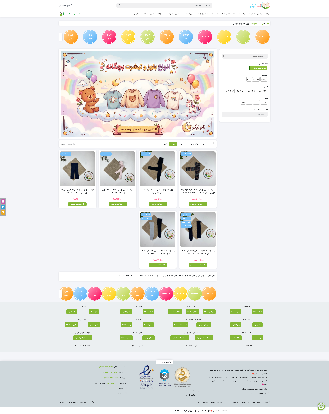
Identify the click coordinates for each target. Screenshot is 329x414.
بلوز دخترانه (72, 311)
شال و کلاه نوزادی (191, 345)
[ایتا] (3, 212)
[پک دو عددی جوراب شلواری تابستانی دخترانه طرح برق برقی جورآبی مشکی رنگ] (197, 229)
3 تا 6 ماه (243, 37)
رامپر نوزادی (137, 319)
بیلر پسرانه (257, 324)
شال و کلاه (226, 13)
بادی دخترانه (235, 311)
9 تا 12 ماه (205, 37)
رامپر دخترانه (126, 324)
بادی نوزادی (246, 306)
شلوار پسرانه (148, 311)
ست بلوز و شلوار (201, 13)
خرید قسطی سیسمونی (258, 393)
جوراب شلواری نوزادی (82, 332)
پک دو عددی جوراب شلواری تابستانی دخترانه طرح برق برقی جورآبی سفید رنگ (157, 252)
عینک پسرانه (257, 337)
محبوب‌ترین (205, 144)
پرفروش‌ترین (193, 144)
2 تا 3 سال (147, 37)
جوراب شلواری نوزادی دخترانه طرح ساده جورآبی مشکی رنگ (158, 191)
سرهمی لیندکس (175, 311)
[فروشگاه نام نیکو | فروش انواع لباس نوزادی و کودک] (260, 5)
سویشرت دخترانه (180, 324)
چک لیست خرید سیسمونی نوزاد (254, 389)
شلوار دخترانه (126, 311)
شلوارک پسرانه (94, 324)
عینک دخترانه (235, 337)
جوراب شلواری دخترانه (83, 337)
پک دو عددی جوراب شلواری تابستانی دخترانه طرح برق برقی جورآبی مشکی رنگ (198, 252)
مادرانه (143, 13)
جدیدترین (182, 144)
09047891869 (112, 383)
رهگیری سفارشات (72, 13)
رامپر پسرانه (148, 324)
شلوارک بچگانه (82, 319)
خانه (267, 23)
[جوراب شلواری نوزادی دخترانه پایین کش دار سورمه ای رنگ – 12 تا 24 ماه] (77, 168)
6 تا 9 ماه (224, 37)
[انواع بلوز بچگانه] (137, 94)
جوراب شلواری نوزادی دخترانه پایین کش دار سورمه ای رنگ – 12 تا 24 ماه (77, 191)
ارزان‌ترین (173, 144)
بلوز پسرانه (93, 311)
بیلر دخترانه (236, 324)
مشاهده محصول (196, 204)
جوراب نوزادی (137, 332)
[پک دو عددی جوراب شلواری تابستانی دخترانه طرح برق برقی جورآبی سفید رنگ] (157, 229)
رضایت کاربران (191, 395)
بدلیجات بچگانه (246, 345)
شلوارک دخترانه (71, 324)
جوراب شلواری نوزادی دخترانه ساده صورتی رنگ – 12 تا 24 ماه (118, 191)
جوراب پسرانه (148, 337)
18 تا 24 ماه (167, 37)
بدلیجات (161, 13)
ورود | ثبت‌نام (64, 5)
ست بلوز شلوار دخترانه (180, 337)
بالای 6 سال (70, 37)
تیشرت (252, 13)
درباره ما (121, 388)
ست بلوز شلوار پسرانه (204, 337)
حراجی (135, 13)
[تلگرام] (3, 207)
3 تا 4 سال (128, 37)
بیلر (218, 13)
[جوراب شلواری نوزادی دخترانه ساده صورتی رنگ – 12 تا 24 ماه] (117, 168)
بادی (267, 13)
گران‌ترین (164, 144)
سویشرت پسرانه (203, 324)
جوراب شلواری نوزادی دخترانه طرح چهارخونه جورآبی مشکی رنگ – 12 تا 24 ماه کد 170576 (198, 191)
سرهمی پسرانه (209, 311)
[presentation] (60, 37)
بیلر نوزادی (246, 319)
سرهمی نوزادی (192, 306)
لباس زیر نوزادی (137, 345)
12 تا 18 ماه (186, 37)
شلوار (245, 13)
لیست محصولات (257, 23)
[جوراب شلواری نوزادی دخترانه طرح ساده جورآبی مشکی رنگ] (157, 168)
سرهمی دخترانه (192, 311)
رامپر (212, 13)
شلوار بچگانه (137, 306)
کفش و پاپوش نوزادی (83, 345)
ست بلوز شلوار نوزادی (192, 332)
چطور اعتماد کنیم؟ (188, 390)
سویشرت (236, 13)
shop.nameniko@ (106, 367)
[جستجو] (119, 5)
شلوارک (170, 13)
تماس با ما (120, 392)
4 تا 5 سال (109, 37)
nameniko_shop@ (109, 372)
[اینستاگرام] (3, 201)
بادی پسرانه (257, 311)
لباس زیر (152, 13)
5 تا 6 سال (90, 37)
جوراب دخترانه (126, 337)
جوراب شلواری (187, 13)
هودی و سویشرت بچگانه (192, 319)
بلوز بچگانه (82, 306)
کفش (177, 13)
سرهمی (260, 13)
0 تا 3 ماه (262, 37)
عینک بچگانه (246, 332)
